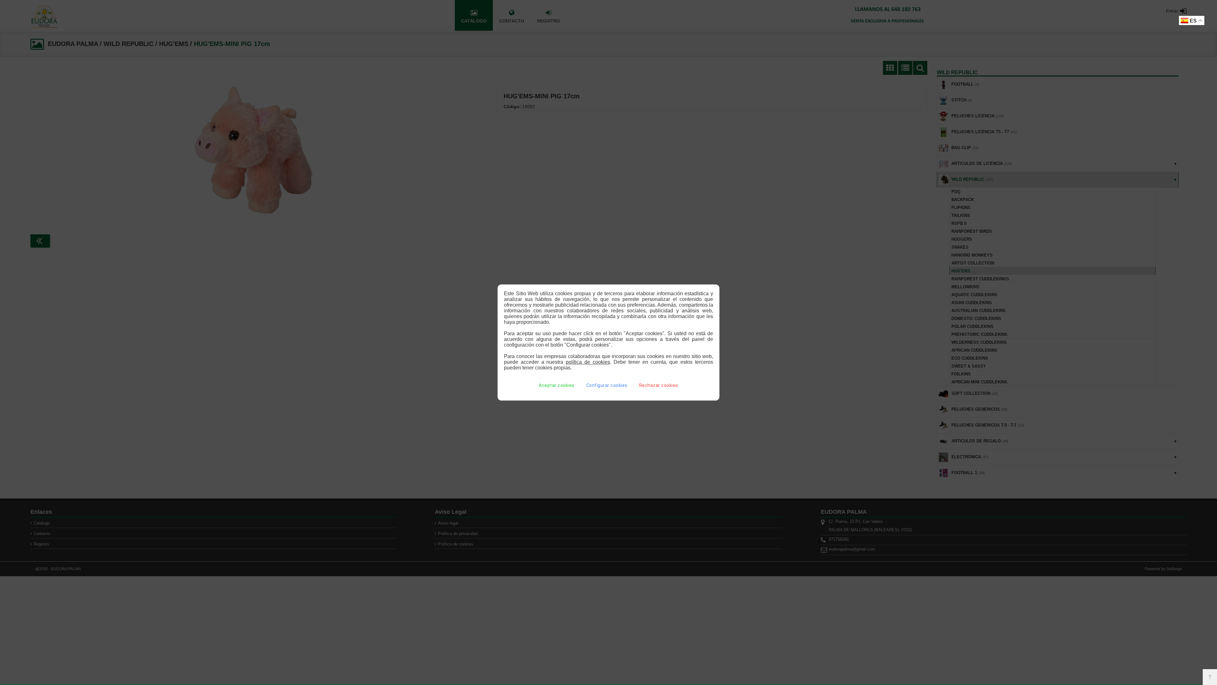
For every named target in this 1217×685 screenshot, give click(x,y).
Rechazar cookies (658, 385)
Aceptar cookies (557, 385)
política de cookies (588, 362)
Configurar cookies (607, 385)
